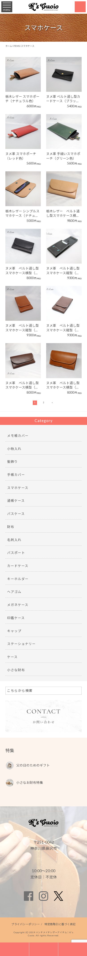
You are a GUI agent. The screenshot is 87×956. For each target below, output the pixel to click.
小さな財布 (16, 670)
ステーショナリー (21, 644)
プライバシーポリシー (25, 924)
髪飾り (12, 461)
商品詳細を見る (21, 68)
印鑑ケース (16, 618)
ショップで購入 (21, 80)
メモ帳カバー (18, 436)
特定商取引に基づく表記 (60, 924)
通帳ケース (16, 500)
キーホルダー (18, 579)
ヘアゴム (14, 592)
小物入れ (14, 449)
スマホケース (17, 488)
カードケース (17, 566)
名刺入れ (14, 540)
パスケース (16, 514)
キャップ (14, 631)
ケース (12, 657)
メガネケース (17, 605)
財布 (10, 527)
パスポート (16, 553)
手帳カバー (16, 475)
